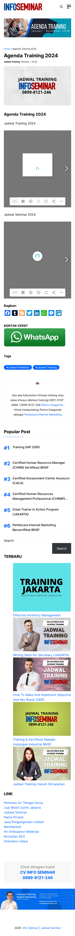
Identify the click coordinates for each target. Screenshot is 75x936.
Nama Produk (14, 817)
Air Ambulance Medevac (21, 831)
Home (7, 48)
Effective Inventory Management (37, 615)
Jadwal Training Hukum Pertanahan (39, 784)
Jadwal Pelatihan (18, 367)
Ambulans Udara (16, 841)
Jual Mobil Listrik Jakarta (22, 807)
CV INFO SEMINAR (37, 872)
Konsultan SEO (14, 836)
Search (9, 540)
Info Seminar (30, 927)
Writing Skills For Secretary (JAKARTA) (41, 655)
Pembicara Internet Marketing (43, 414)
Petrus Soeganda (52, 404)
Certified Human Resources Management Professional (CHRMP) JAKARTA (38, 498)
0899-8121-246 (37, 877)
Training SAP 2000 (26, 447)
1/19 (14, 292)
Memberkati (12, 827)
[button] (61, 7)
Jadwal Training (47, 367)
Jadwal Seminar (15, 812)
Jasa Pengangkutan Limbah (24, 822)
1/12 (14, 201)
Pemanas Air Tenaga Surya (23, 803)
